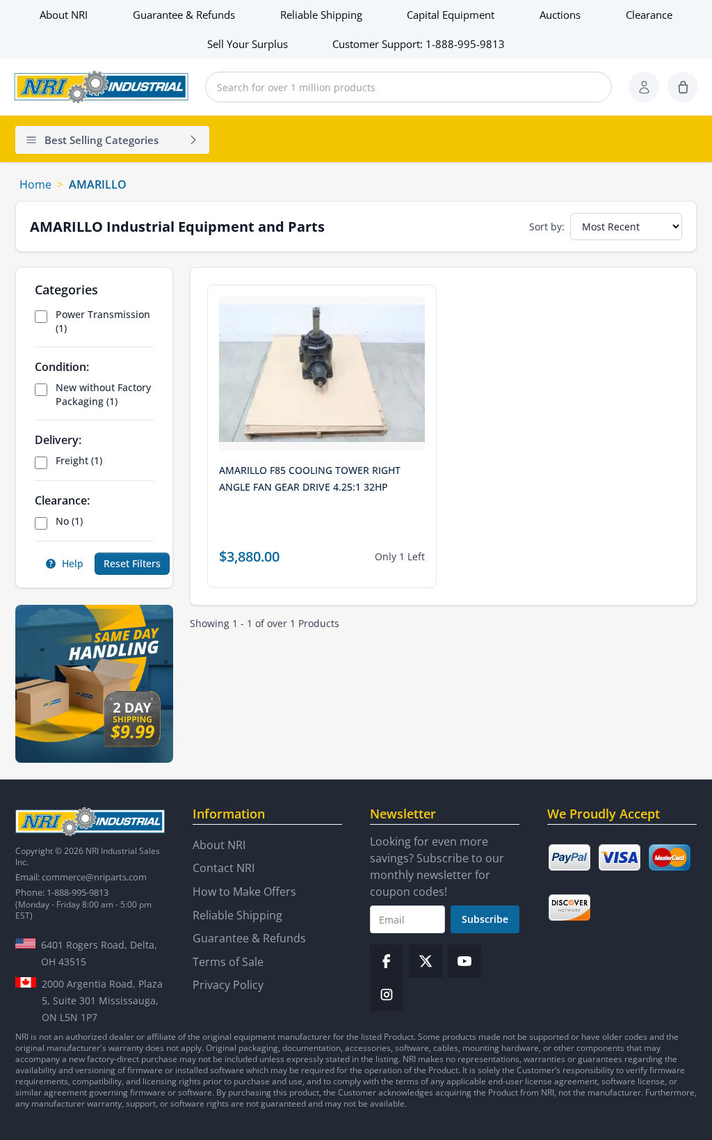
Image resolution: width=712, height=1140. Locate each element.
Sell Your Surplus (247, 44)
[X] (425, 961)
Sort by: (547, 226)
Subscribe (485, 919)
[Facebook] (386, 961)
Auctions (560, 15)
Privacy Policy (228, 984)
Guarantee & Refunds (184, 15)
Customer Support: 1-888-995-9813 (418, 44)
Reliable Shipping (321, 15)
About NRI (64, 15)
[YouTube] (464, 961)
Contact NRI (223, 868)
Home (35, 184)
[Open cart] (683, 87)
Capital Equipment (450, 15)
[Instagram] (386, 994)
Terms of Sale (228, 961)
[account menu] (644, 87)
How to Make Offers (244, 891)
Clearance (649, 15)
